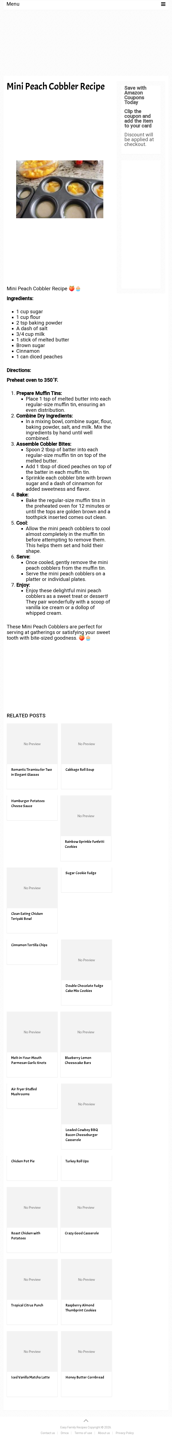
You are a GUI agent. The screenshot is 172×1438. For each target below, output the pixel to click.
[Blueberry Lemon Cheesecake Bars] (85, 1032)
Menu (13, 4)
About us (104, 1433)
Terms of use (83, 1433)
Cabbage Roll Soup (79, 769)
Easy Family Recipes (73, 1427)
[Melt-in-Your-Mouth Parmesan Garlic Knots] (32, 1032)
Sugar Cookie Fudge (80, 873)
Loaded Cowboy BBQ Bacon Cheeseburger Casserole (81, 1134)
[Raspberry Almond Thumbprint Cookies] (86, 1279)
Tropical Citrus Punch (27, 1305)
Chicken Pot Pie (23, 1161)
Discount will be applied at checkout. (139, 139)
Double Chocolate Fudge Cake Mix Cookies (84, 988)
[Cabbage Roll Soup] (86, 743)
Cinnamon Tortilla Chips (29, 945)
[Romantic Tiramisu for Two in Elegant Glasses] (32, 743)
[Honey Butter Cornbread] (86, 1351)
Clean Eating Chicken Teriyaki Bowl (27, 916)
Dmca (65, 1433)
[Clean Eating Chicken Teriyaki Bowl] (32, 887)
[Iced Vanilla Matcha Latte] (32, 1351)
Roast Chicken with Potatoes (25, 1236)
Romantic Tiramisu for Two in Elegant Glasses (31, 772)
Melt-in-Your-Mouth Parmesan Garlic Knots (28, 1060)
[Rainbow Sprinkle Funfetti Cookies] (85, 815)
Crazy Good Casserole (82, 1233)
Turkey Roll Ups (77, 1161)
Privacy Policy (125, 1433)
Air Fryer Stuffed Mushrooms (24, 1092)
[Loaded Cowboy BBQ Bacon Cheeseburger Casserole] (86, 1104)
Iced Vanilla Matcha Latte (30, 1377)
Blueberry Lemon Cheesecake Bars (78, 1060)
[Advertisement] (86, 44)
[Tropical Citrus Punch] (32, 1279)
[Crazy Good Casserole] (85, 1207)
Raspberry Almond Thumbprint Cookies (80, 1308)
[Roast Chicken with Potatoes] (32, 1207)
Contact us (48, 1433)
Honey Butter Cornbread (84, 1377)
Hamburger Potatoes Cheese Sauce (28, 803)
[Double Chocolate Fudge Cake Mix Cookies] (86, 960)
